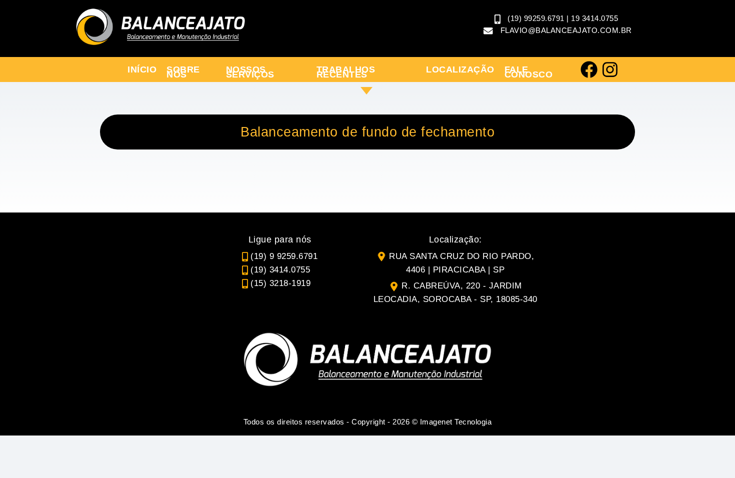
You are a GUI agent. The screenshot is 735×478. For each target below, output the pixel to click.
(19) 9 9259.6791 (284, 256)
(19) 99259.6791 (536, 18)
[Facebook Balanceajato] (589, 69)
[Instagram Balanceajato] (610, 69)
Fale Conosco (528, 72)
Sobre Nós (183, 72)
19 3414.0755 (594, 18)
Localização (460, 69)
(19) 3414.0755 (280, 269)
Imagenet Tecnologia (456, 422)
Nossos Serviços (250, 72)
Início (142, 69)
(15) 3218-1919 (280, 283)
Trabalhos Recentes (346, 72)
